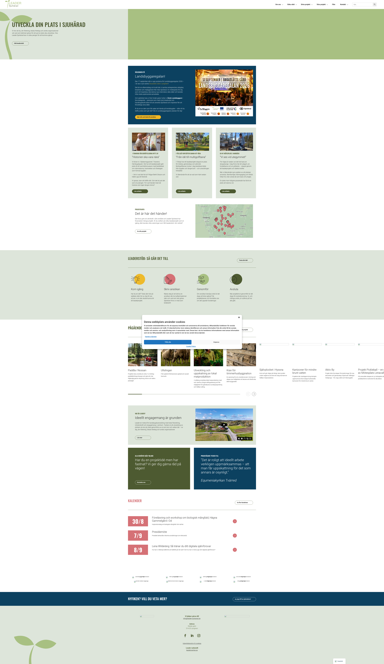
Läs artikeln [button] (138, 191)
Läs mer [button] (139, 437)
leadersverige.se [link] (192, 650)
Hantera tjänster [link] (151, 337)
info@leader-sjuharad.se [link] (191, 618)
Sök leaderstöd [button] (19, 43)
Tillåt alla (168, 342)
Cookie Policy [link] (191, 346)
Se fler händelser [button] (242, 502)
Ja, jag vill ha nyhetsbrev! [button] (243, 599)
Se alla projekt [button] (141, 231)
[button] (239, 317)
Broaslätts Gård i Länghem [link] (158, 84)
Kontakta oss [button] (141, 482)
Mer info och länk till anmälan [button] (146, 117)
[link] (98, 4)
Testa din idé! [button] (243, 260)
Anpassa (216, 342)
